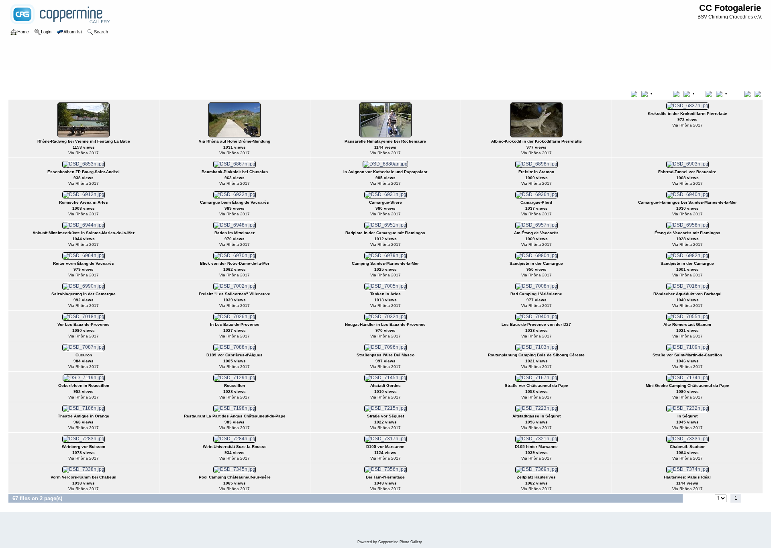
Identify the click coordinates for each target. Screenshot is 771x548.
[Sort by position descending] (759, 93)
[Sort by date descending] (720, 93)
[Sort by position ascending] (748, 93)
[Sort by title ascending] (635, 93)
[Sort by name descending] (687, 93)
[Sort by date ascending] (710, 93)
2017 (40, 78)
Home (23, 78)
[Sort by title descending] (645, 93)
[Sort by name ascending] (677, 93)
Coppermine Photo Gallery (400, 542)
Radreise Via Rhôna (73, 78)
